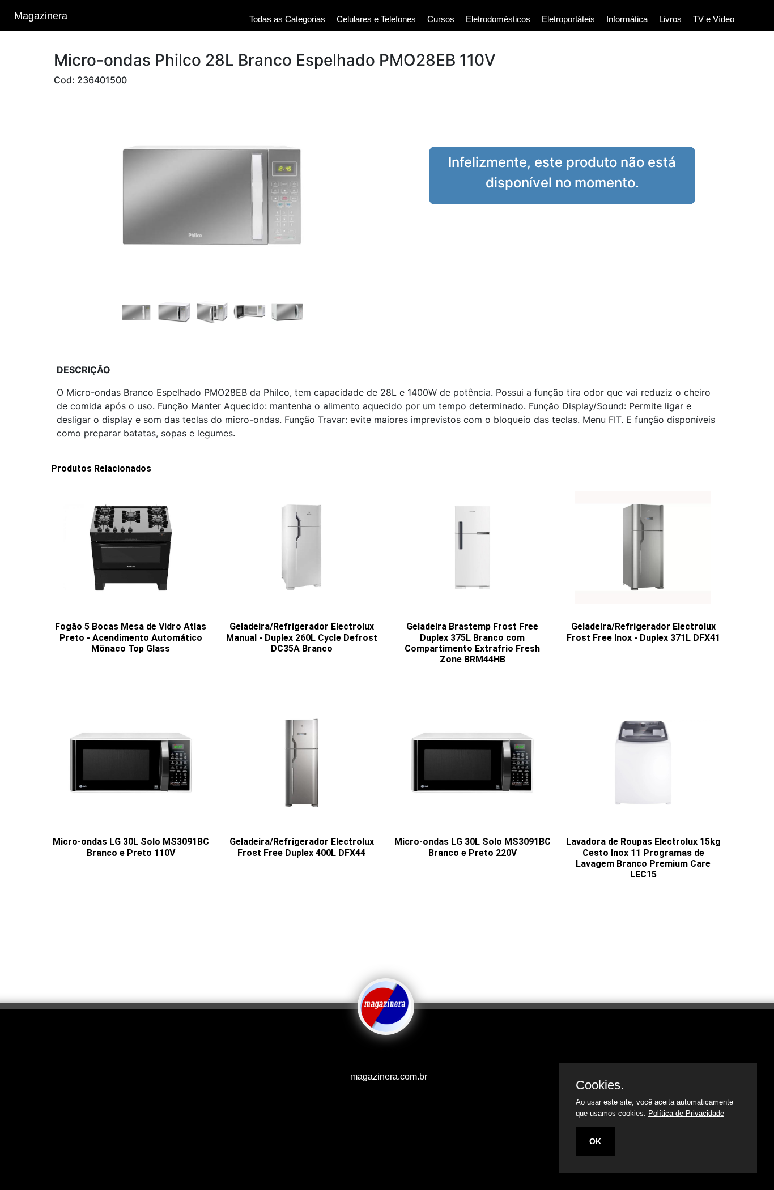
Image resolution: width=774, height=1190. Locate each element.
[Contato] (401, 1054)
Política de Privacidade (686, 1113)
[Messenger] (407, 1054)
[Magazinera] (386, 1027)
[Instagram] (378, 1054)
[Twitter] (384, 1054)
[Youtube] (367, 1054)
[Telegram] (395, 1054)
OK (595, 1141)
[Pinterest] (390, 1054)
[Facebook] (373, 1054)
